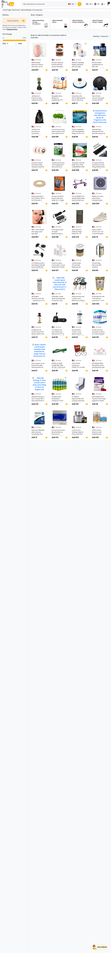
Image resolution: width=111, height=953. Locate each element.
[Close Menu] (2, 4)
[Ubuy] (10, 4)
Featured (104, 36)
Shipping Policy (12, 29)
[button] (89, 4)
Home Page (7, 10)
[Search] (79, 4)
